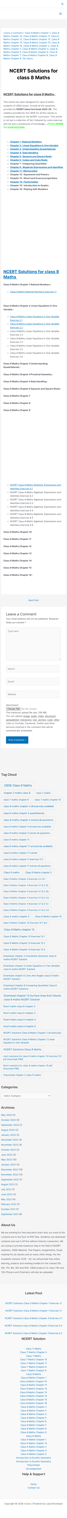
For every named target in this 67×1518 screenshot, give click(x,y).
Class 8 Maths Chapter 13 (36, 39)
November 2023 (9, 1144)
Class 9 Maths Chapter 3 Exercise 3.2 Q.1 (24, 879)
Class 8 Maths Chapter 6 (35, 52)
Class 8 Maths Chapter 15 (36, 42)
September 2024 (10, 1125)
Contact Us (34, 1487)
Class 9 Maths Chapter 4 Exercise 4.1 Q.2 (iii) (26, 891)
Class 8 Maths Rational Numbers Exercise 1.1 (33, 291)
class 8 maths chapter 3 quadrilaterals (23, 813)
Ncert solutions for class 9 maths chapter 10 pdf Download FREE (27, 1067)
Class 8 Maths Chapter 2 (36, 45)
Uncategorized (33, 1468)
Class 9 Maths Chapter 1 (33, 1439)
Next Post (33, 600)
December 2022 (9, 1169)
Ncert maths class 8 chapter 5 (19, 1006)
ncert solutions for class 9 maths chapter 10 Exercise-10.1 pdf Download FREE (32, 1058)
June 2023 (6, 1154)
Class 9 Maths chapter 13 (19, 929)
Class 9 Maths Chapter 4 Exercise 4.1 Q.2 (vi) (26, 910)
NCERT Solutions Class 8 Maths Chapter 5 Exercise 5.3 (33, 1325)
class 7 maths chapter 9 (16, 799)
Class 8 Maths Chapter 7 (34, 1425)
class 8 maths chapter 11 (16, 839)
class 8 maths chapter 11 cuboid (20, 853)
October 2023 (8, 1149)
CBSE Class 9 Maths (18, 785)
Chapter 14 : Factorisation (24, 182)
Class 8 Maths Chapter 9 (33, 1432)
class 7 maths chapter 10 (47, 799)
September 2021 (9, 1214)
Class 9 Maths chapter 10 (48, 916)
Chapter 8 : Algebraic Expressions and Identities (36, 167)
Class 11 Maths (33, 1348)
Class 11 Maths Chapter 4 (33, 1352)
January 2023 (8, 1164)
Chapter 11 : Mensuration (24, 171)
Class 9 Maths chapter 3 (38, 872)
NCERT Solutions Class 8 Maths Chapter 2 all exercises (32, 1032)
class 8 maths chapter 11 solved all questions (27, 866)
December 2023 (9, 1139)
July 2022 (6, 1189)
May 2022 (6, 1199)
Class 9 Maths (33, 1436)
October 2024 (8, 1120)
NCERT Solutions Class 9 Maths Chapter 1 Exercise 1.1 (33, 1303)
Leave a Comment (13, 33)
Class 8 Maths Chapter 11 (36, 36)
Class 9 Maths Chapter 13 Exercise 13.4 (24, 949)
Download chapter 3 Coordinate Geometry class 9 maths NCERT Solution (29, 958)
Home (33, 1484)
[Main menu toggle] (60, 13)
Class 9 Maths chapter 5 (33, 1454)
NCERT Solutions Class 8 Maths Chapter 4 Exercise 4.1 (33, 1318)
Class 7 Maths (33, 1356)
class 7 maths (43, 793)
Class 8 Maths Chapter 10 (33, 1381)
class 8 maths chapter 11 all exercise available (28, 846)
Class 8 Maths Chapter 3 (33, 1410)
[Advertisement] (33, 234)
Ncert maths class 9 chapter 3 (19, 1013)
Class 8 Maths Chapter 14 (33, 1396)
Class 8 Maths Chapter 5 (34, 1418)
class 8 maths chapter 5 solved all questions (26, 833)
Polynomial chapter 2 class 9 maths (22, 1075)
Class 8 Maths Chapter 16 (33, 1403)
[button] (62, 4)
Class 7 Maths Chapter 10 (33, 1359)
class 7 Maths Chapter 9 (33, 1370)
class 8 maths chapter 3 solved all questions (28, 820)
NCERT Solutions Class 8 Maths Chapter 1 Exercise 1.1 (33, 1310)
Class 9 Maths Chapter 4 (33, 1450)
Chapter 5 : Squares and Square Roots (31, 156)
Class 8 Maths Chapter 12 (33, 1388)
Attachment (12, 705)
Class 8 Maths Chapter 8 (35, 55)
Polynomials (33, 1465)
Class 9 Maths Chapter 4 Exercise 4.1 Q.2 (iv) (26, 897)
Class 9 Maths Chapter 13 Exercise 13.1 (24, 936)
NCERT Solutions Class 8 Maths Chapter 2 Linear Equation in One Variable (29, 1041)
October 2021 (8, 1209)
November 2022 (9, 1174)
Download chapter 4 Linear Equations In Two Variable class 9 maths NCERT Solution (31, 967)
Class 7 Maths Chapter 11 (33, 1363)
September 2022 (10, 1179)
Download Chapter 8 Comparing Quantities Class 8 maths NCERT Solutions (30, 987)
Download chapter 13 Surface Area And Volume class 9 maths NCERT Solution (32, 997)
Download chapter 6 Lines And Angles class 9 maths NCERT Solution (31, 977)
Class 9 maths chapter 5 (16, 916)
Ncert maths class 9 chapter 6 (19, 1026)
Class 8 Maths (33, 1374)
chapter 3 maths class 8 (17, 792)
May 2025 (6, 1115)
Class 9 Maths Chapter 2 (33, 1447)
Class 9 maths (12, 872)
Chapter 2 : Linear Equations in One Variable (34, 145)
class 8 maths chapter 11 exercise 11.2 (23, 859)
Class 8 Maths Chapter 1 (37, 33)
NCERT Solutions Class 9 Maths (22, 1049)
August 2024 (8, 1130)
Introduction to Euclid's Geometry (33, 1457)
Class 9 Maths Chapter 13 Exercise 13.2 (24, 943)
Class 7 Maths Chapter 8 (34, 1367)
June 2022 (6, 1194)
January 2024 (8, 1135)
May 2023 (6, 1159)
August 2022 (7, 1184)
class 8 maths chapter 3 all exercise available (29, 806)
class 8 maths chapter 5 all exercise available (27, 826)
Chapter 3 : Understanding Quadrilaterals (33, 149)
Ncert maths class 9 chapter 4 (19, 1019)
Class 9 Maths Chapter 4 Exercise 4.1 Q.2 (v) (25, 903)
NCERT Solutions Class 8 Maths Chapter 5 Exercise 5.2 (33, 1333)
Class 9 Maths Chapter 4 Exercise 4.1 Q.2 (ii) (25, 885)
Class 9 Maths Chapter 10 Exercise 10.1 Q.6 (25, 922)
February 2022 (8, 1204)
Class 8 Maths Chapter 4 (35, 49)
